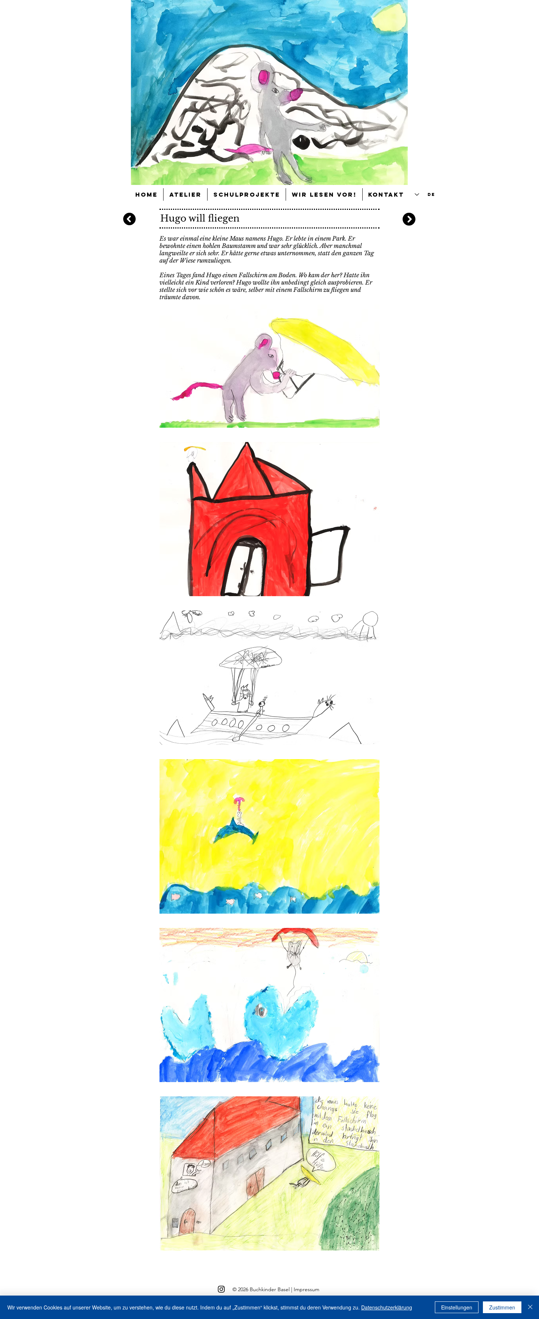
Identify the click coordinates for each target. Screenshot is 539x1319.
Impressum (306, 1289)
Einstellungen (456, 1307)
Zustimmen (502, 1307)
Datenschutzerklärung (386, 1307)
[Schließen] (530, 1307)
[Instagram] (221, 1289)
